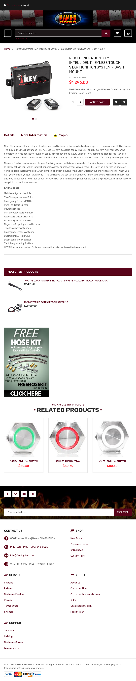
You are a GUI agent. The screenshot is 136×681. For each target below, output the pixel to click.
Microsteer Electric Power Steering (46, 302)
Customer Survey (13, 642)
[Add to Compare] (123, 102)
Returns (8, 588)
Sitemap (8, 612)
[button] (32, 118)
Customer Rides (79, 588)
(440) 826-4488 (19, 546)
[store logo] (68, 18)
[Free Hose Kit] (26, 362)
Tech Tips (9, 630)
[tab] (9, 135)
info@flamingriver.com (22, 555)
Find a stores (13, 5)
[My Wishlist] (117, 33)
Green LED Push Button (24, 461)
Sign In (26, 5)
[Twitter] (15, 494)
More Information (34, 135)
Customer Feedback (15, 594)
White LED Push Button (112, 461)
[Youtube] (24, 494)
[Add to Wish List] (116, 102)
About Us (75, 582)
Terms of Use (11, 606)
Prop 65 (63, 135)
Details (9, 135)
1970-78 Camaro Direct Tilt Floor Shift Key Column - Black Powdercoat (66, 280)
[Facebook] (7, 494)
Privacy (8, 600)
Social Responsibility (81, 606)
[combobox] (58, 33)
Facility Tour (77, 612)
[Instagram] (32, 494)
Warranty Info (11, 648)
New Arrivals (77, 538)
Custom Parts (78, 555)
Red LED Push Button (68, 461)
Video (73, 600)
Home (7, 49)
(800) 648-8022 (39, 546)
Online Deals (76, 550)
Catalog (8, 636)
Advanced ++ (22, 38)
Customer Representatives (85, 594)
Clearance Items (79, 544)
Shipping (8, 582)
